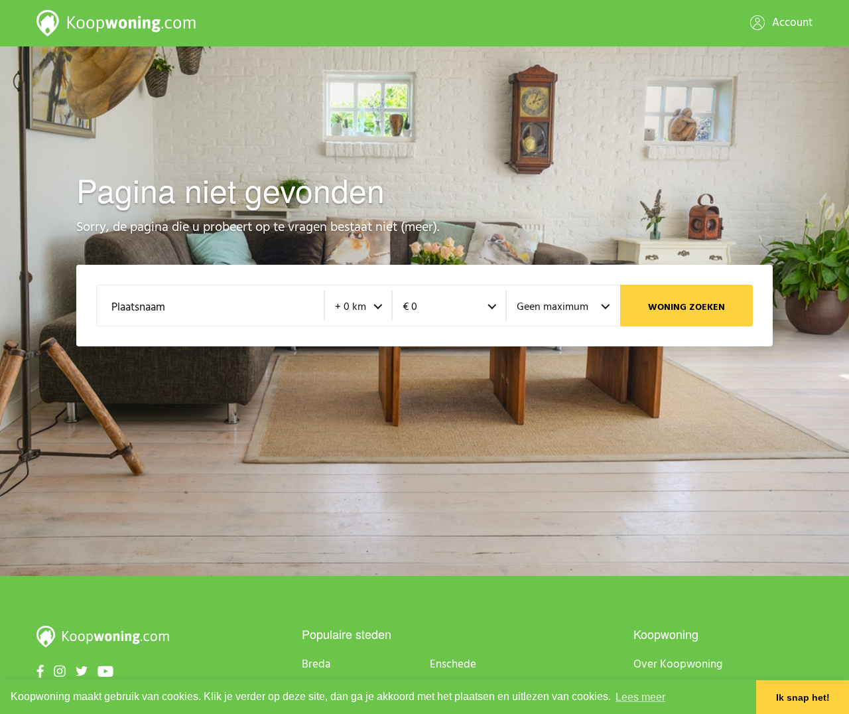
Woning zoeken (686, 307)
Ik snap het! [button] (803, 697)
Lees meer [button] (640, 697)
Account (791, 23)
